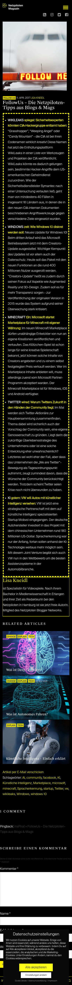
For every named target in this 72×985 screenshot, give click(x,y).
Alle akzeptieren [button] (36, 967)
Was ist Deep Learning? (24, 670)
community (34, 777)
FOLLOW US (9, 98)
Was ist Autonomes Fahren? (27, 714)
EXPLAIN (22, 637)
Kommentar (9, 868)
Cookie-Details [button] (21, 981)
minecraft (9, 788)
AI (23, 777)
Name (5, 913)
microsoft (58, 783)
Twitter (59, 788)
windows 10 (39, 794)
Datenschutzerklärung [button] (37, 981)
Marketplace (42, 783)
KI (58, 777)
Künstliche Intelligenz (17, 783)
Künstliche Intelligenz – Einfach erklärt (35, 759)
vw (66, 788)
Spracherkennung (29, 788)
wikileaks (9, 794)
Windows (23, 794)
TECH (31, 637)
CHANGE (11, 637)
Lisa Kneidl (38, 98)
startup (48, 788)
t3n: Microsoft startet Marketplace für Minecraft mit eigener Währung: (34, 323)
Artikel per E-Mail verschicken (23, 772)
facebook (49, 777)
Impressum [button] (52, 981)
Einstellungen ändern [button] (36, 975)
